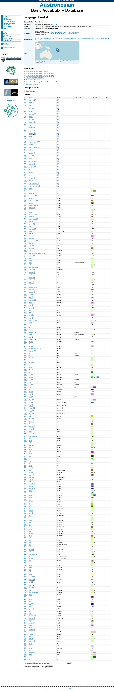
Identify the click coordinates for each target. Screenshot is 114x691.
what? (31, 577)
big (30, 325)
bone (30, 527)
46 (25, 212)
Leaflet (37, 61)
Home (5, 16)
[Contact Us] (70, 689)
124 (25, 636)
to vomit (31, 248)
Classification (7, 38)
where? (31, 351)
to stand (31, 193)
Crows (67, 1)
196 (25, 238)
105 (25, 552)
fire (30, 524)
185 (25, 374)
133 (25, 499)
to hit (30, 246)
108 (25, 421)
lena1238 (54, 24)
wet (30, 597)
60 (25, 613)
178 (25, 310)
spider (31, 150)
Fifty (30, 181)
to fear (31, 234)
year (30, 461)
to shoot (31, 114)
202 (25, 402)
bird (30, 438)
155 (25, 315)
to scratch (32, 196)
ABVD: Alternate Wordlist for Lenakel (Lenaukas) (40, 73)
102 (25, 372)
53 (25, 348)
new (30, 659)
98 (25, 515)
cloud (30, 475)
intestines (32, 563)
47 (25, 103)
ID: (25, 97)
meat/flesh (32, 484)
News (5, 28)
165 (25, 623)
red (30, 611)
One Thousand (33, 186)
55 (25, 592)
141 (25, 597)
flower (31, 510)
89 (25, 272)
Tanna (51, 40)
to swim (31, 191)
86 (25, 130)
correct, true (32, 332)
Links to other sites (9, 21)
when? (31, 641)
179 (25, 367)
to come (31, 289)
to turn (31, 256)
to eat (30, 262)
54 (25, 652)
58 (25, 590)
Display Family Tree (9, 48)
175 (25, 172)
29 (25, 214)
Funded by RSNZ (11, 100)
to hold (31, 272)
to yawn (31, 103)
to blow (31, 251)
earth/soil (32, 533)
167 (25, 432)
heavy (31, 599)
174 (25, 434)
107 (25, 147)
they (30, 353)
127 (25, 436)
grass (30, 567)
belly (30, 648)
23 (25, 565)
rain (30, 499)
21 (25, 572)
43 (25, 544)
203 (25, 408)
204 (25, 413)
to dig (30, 258)
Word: (31, 97)
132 (25, 506)
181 (25, 351)
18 (25, 468)
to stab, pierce (33, 287)
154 (25, 155)
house (31, 502)
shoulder (31, 479)
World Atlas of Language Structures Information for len (42, 82)
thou (30, 655)
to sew (31, 277)
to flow (31, 189)
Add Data (6, 44)
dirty (30, 303)
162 (25, 294)
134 (25, 377)
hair (30, 513)
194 (25, 609)
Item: (58, 97)
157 (25, 362)
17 (25, 470)
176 (25, 175)
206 (25, 405)
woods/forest (33, 436)
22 (25, 234)
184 (25, 358)
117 (25, 508)
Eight (30, 414)
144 (25, 292)
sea (30, 636)
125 (25, 522)
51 (25, 275)
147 (25, 601)
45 (25, 540)
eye (30, 540)
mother (31, 360)
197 (25, 394)
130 (25, 452)
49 (25, 200)
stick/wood (32, 518)
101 (25, 260)
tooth (30, 490)
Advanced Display (9, 37)
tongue (31, 472)
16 (25, 563)
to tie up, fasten (33, 280)
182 (25, 657)
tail (30, 552)
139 (25, 305)
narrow (31, 341)
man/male (32, 652)
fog (30, 506)
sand (30, 531)
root (30, 463)
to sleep (31, 216)
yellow (31, 634)
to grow (31, 131)
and (30, 447)
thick (30, 363)
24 (25, 632)
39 (25, 618)
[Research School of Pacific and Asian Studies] (11, 82)
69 (25, 269)
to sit (30, 275)
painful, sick (32, 616)
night (30, 432)
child (30, 574)
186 (25, 382)
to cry (30, 226)
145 (25, 579)
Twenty (31, 178)
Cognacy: (94, 97)
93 (25, 141)
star (30, 452)
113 (25, 153)
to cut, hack (32, 219)
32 (25, 472)
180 (25, 365)
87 (25, 133)
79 (25, 518)
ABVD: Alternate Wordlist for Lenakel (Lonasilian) (40, 75)
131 (25, 475)
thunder (31, 377)
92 (25, 139)
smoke (31, 579)
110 (25, 150)
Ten (30, 405)
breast (31, 468)
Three (31, 429)
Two (30, 370)
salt (30, 522)
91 (25, 136)
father (30, 613)
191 (25, 327)
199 (25, 429)
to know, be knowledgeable (37, 253)
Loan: (107, 97)
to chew (31, 100)
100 (25, 520)
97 (25, 438)
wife (30, 590)
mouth (31, 558)
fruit (30, 508)
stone (30, 416)
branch (31, 153)
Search (5, 35)
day (30, 504)
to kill (30, 231)
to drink (31, 210)
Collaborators (7, 20)
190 (25, 594)
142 (25, 599)
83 (25, 122)
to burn (31, 292)
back (30, 549)
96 (25, 424)
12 (25, 569)
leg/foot (31, 486)
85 (25, 128)
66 (25, 280)
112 (25, 308)
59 (25, 360)
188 (25, 576)
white (30, 625)
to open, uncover (34, 139)
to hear (31, 221)
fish (30, 482)
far (30, 365)
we (30, 375)
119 (25, 533)
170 (25, 641)
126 (25, 561)
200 (25, 418)
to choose (32, 128)
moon (30, 440)
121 (25, 531)
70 (25, 114)
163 (25, 659)
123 (25, 189)
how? (30, 609)
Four (30, 419)
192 (25, 447)
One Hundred (33, 184)
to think (31, 572)
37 (25, 262)
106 (25, 144)
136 (25, 542)
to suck (31, 203)
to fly (30, 260)
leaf (30, 547)
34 (25, 226)
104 (25, 488)
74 (25, 231)
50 (25, 105)
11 (25, 536)
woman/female (33, 592)
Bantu (72, 1)
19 (25, 479)
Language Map (7, 40)
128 (25, 456)
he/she (31, 358)
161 (25, 161)
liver (30, 470)
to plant (31, 125)
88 (25, 240)
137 (25, 250)
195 (25, 391)
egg (30, 515)
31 (25, 490)
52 (25, 193)
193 (25, 389)
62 (25, 108)
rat (30, 372)
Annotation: (78, 97)
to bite (31, 265)
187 (25, 353)
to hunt (31, 270)
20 (25, 253)
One (30, 394)
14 (25, 648)
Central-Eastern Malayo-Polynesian (66, 38)
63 (25, 495)
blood (30, 565)
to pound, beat (33, 142)
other (30, 594)
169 (25, 461)
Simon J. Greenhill (49, 689)
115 (25, 463)
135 (25, 477)
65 (25, 465)
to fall (30, 282)
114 (25, 547)
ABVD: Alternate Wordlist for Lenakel (37, 71)
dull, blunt (32, 119)
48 (25, 216)
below (31, 175)
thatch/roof (32, 108)
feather (31, 493)
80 (25, 224)
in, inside (31, 434)
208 (25, 180)
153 (25, 325)
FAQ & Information (9, 23)
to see (31, 212)
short (30, 156)
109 (25, 445)
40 (25, 210)
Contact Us (6, 25)
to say (31, 285)
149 (25, 611)
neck (30, 497)
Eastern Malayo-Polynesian (85, 38)
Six (30, 403)
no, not (31, 391)
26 (25, 513)
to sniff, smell (33, 214)
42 (25, 203)
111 (25, 482)
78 (25, 219)
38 (25, 100)
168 (25, 504)
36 (25, 236)
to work (31, 122)
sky (30, 456)
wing (30, 520)
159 (25, 158)
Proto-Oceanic (72, 32)
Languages (6, 32)
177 (25, 344)
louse (30, 422)
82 (25, 119)
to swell (31, 133)
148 (25, 625)
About (5, 18)
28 (25, 207)
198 (25, 369)
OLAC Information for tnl (33, 80)
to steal (31, 116)
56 (25, 574)
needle (31, 111)
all (29, 327)
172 (25, 166)
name (30, 495)
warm (30, 330)
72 (25, 245)
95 (25, 282)
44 (25, 221)
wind (30, 542)
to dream (31, 105)
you (30, 382)
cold (30, 305)
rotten (30, 308)
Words (5, 33)
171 (25, 164)
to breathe (32, 207)
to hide (31, 164)
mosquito (32, 445)
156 (25, 297)
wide (30, 158)
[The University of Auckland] (11, 60)
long (30, 315)
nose (30, 556)
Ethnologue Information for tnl (35, 78)
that (30, 310)
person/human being (35, 348)
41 (25, 265)
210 (25, 186)
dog (30, 424)
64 (25, 285)
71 (25, 287)
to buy (31, 136)
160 (25, 616)
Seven (31, 408)
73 (25, 116)
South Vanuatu (44, 40)
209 (25, 183)
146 (25, 538)
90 (25, 258)
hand (30, 529)
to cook (31, 618)
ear (30, 544)
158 (25, 341)
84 (25, 125)
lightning (31, 477)
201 (25, 399)
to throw (31, 229)
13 (25, 549)
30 (25, 558)
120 (25, 416)
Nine (30, 411)
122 (25, 458)
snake (31, 144)
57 (25, 346)
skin (30, 569)
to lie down (32, 201)
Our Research (7, 26)
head (30, 632)
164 (25, 627)
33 (25, 243)
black (30, 601)
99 (25, 493)
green (31, 449)
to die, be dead (33, 267)
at (29, 169)
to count (31, 238)
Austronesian (59, 1)
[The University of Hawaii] (11, 71)
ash (30, 538)
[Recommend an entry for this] (58, 100)
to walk (31, 198)
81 (25, 323)
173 (25, 169)
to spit (31, 236)
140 (25, 604)
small (30, 606)
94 (25, 229)
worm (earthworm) (34, 147)
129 (25, 440)
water (30, 459)
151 (25, 449)
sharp (30, 323)
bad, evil (31, 623)
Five (30, 400)
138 (25, 329)
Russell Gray (65, 689)
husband (31, 346)
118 (25, 567)
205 (25, 411)
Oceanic (96, 38)
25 (25, 497)
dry (30, 604)
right (30, 454)
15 (25, 527)
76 (25, 205)
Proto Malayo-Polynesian (57, 32)
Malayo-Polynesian (49, 38)
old (30, 295)
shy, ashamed (33, 161)
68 (25, 111)
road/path (32, 629)
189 (25, 585)
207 (25, 178)
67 (25, 277)
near (30, 367)
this (30, 344)
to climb (31, 167)
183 (25, 655)
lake (30, 561)
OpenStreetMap (74, 61)
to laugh (31, 243)
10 (25, 303)
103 (25, 484)
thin (30, 298)
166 (25, 332)
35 (25, 248)
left (30, 443)
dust (30, 536)
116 (25, 510)
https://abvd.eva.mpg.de (46, 1)
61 (25, 502)
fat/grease (32, 488)
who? (30, 585)
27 (25, 556)
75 (25, 267)
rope (30, 465)
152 (25, 606)
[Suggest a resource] (32, 84)
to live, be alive (33, 205)
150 (25, 634)
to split (31, 224)
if (29, 389)
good (30, 627)
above (31, 172)
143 (25, 524)
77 (25, 195)
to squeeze (32, 241)
